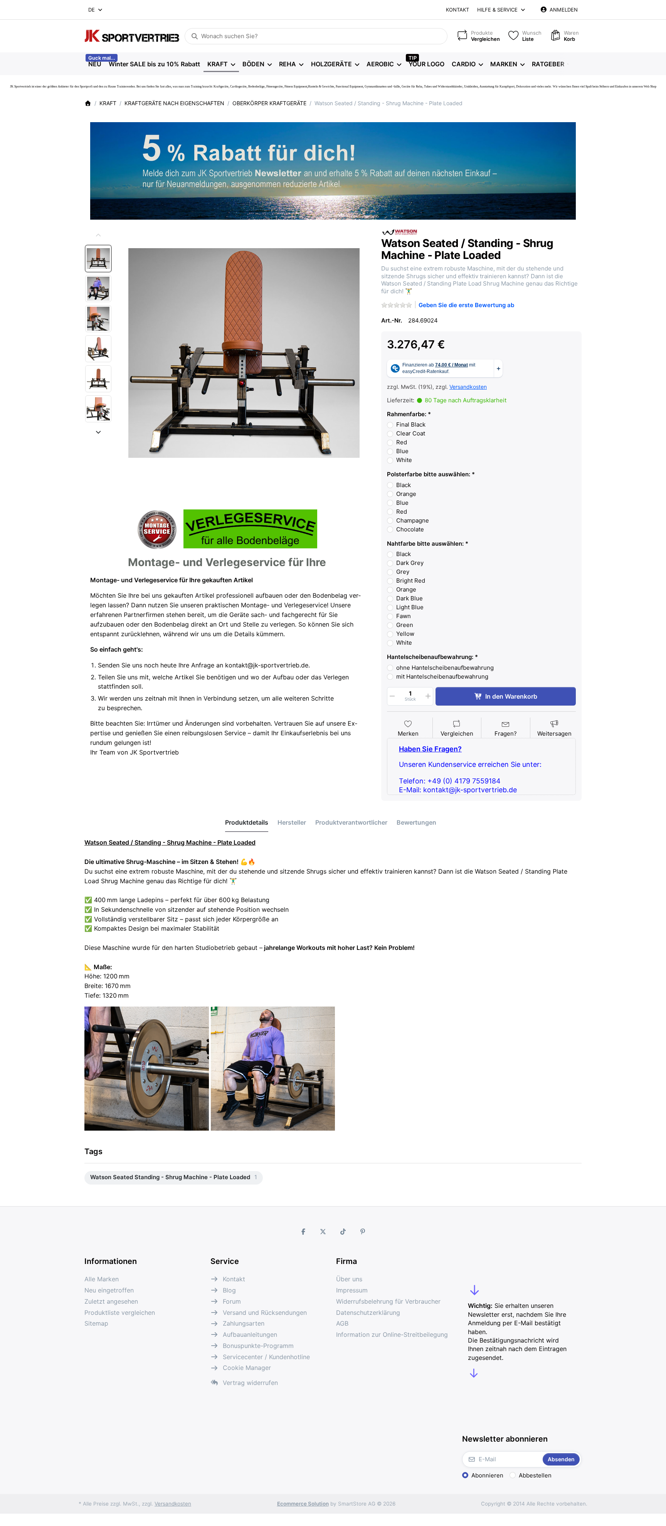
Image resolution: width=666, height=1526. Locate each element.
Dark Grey (410, 562)
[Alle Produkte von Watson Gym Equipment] (400, 231)
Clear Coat (410, 433)
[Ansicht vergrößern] (244, 353)
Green (404, 625)
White (404, 460)
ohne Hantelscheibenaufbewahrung (445, 667)
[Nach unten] (98, 432)
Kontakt (457, 10)
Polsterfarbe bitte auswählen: (428, 474)
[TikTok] (343, 1231)
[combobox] (95, 9)
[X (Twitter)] (322, 1231)
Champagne (412, 520)
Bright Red (410, 580)
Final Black (411, 424)
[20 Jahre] (333, 168)
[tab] (246, 822)
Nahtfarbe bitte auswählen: (425, 543)
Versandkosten (468, 386)
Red (401, 442)
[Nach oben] (98, 235)
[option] (98, 258)
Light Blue (410, 607)
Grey (402, 571)
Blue (402, 451)
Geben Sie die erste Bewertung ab (466, 305)
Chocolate (410, 529)
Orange (406, 493)
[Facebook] (303, 1231)
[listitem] (244, 353)
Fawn (403, 616)
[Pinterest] (363, 1231)
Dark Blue (409, 598)
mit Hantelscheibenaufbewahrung (442, 676)
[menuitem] (94, 64)
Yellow (405, 633)
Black (403, 485)
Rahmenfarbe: (406, 414)
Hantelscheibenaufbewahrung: (430, 656)
